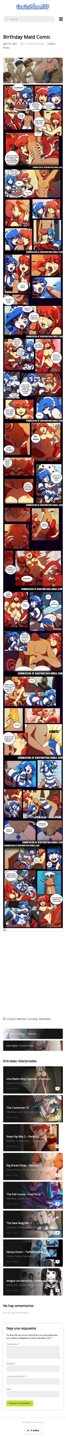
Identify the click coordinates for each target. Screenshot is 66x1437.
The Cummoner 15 (33, 1108)
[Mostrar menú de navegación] (60, 19)
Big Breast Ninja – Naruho (33, 1166)
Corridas (33, 1019)
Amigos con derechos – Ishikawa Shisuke (33, 1281)
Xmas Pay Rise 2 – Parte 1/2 (33, 1137)
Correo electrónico (16, 1376)
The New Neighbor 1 (33, 1224)
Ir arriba (35, 1430)
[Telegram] (33, 70)
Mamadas (45, 1019)
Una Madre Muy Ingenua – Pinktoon (33, 1080)
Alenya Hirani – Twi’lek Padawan (33, 1253)
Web (8, 1389)
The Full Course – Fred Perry (33, 1195)
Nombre (11, 1363)
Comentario (12, 1344)
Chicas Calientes (16, 1019)
